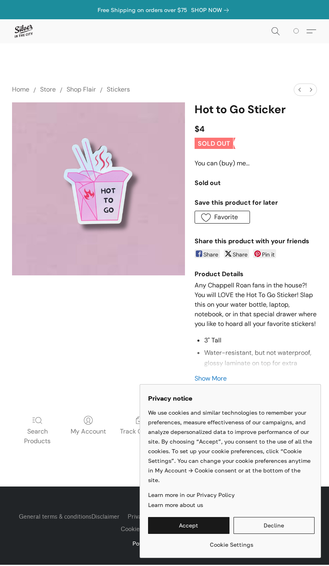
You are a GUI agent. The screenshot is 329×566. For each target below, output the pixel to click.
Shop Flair (81, 89)
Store (48, 89)
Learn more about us (175, 504)
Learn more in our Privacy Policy (191, 494)
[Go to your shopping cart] (297, 31)
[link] (211, 10)
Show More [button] (211, 378)
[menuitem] (299, 90)
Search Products (37, 436)
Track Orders (139, 431)
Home (20, 89)
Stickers (118, 89)
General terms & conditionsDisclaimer (69, 516)
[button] (23, 31)
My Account (88, 431)
